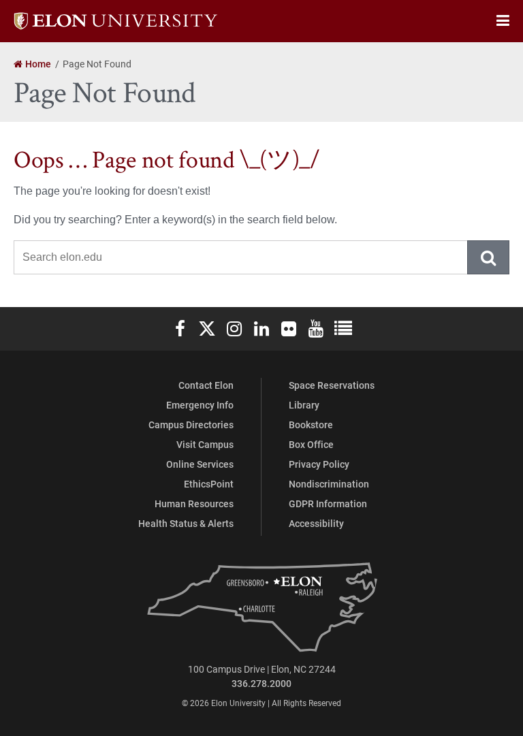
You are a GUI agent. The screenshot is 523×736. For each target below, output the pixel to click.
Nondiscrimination (329, 483)
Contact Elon (206, 385)
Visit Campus (205, 444)
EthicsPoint (209, 483)
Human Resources (194, 503)
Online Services (200, 464)
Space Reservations (332, 385)
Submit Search (489, 257)
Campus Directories (191, 424)
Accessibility (316, 523)
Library (304, 404)
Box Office (311, 444)
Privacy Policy (319, 464)
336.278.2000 (261, 683)
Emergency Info (200, 404)
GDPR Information (328, 503)
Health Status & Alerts (186, 523)
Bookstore (311, 424)
